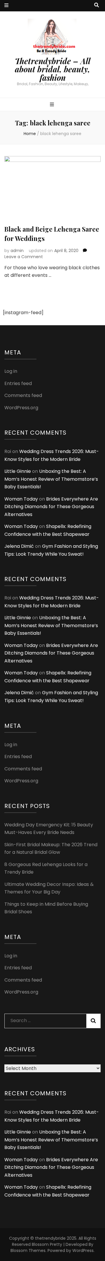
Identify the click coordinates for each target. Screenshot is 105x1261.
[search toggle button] (96, 5)
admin (17, 250)
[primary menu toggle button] (52, 105)
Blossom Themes (28, 1250)
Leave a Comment (23, 257)
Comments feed (23, 395)
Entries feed (18, 383)
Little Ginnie (17, 471)
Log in (10, 371)
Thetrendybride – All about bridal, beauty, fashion (52, 69)
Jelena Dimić (19, 546)
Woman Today (21, 499)
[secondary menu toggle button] (6, 6)
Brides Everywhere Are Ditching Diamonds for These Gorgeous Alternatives (51, 507)
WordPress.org (21, 407)
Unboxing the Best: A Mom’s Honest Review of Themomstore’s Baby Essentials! (51, 479)
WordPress (83, 1250)
